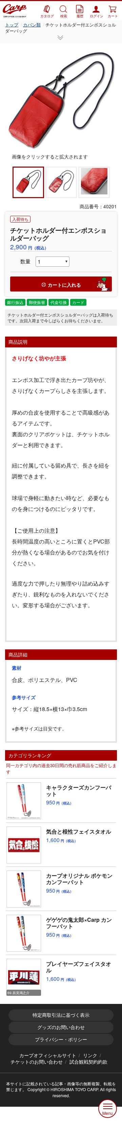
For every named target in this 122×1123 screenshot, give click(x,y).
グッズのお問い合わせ (61, 1027)
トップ (11, 24)
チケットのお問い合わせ (37, 1061)
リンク (90, 1055)
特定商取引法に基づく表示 (61, 1014)
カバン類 (32, 24)
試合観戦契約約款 (88, 1061)
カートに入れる (64, 284)
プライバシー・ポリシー (61, 1039)
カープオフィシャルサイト (47, 1055)
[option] (61, 98)
